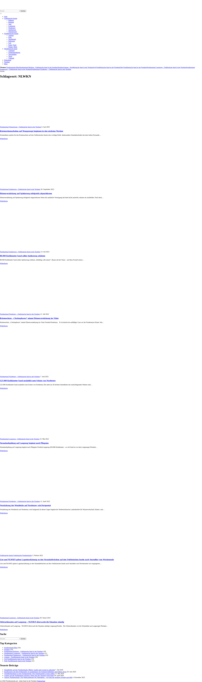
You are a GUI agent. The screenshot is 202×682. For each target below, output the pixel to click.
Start (5, 16)
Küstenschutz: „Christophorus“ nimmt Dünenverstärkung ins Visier (29, 318)
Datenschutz (41, 681)
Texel (10, 56)
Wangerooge (12, 32)
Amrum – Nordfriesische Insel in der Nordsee (19, 657)
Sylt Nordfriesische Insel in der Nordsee (106, 67)
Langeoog (11, 26)
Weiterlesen (4, 139)
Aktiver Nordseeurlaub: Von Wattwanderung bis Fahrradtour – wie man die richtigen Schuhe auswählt (38, 677)
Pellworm (11, 41)
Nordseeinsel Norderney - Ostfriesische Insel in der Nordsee (51, 69)
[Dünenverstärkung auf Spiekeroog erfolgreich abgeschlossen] (32, 187)
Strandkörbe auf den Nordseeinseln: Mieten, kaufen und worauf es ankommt (29, 670)
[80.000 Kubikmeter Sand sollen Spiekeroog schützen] (32, 250)
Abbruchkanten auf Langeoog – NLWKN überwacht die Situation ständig (32, 622)
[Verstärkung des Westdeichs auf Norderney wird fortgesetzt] (32, 499)
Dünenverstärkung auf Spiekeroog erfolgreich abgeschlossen (26, 193)
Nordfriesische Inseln (11, 33)
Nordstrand (12, 39)
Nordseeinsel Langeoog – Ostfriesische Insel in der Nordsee (24, 653)
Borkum (11, 22)
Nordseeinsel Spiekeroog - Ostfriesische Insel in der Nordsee (20, 189)
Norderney (12, 28)
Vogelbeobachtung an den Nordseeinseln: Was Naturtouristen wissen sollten (29, 674)
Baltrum (11, 20)
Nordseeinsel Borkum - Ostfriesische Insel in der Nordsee (38, 67)
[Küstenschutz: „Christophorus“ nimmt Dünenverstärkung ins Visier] (32, 312)
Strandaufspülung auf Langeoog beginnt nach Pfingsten (24, 443)
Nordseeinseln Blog (12, 67)
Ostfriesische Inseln (10, 18)
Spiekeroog (12, 30)
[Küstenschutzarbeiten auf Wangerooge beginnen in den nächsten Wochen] (38, 125)
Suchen (23, 11)
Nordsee (7, 62)
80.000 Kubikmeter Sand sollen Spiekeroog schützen (22, 256)
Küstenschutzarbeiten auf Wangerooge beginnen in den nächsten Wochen (31, 131)
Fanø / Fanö (12, 45)
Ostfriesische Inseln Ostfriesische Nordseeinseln (16, 555)
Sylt (9, 43)
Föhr (10, 37)
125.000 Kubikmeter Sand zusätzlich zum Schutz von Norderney (28, 380)
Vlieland (11, 58)
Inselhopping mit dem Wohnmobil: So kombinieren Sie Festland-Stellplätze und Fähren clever (35, 672)
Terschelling (12, 54)
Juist (9, 24)
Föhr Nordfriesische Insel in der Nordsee (133, 67)
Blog (5, 64)
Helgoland (7, 60)
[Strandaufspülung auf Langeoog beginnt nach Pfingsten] (32, 437)
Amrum (11, 35)
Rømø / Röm (12, 47)
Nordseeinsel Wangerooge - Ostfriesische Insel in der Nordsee (20, 127)
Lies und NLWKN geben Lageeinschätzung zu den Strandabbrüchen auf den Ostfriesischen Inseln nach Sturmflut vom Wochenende (57, 559)
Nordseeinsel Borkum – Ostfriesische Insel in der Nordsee (23, 651)
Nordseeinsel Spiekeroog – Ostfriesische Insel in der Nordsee (24, 655)
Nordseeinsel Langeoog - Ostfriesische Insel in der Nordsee (166, 67)
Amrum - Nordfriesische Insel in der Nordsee (78, 67)
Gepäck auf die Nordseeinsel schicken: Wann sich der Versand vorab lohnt (29, 675)
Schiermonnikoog (14, 52)
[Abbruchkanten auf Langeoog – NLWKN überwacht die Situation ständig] (32, 616)
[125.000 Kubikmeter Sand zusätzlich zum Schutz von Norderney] (32, 375)
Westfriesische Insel (10, 49)
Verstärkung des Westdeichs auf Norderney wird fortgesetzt (25, 505)
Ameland (11, 51)
